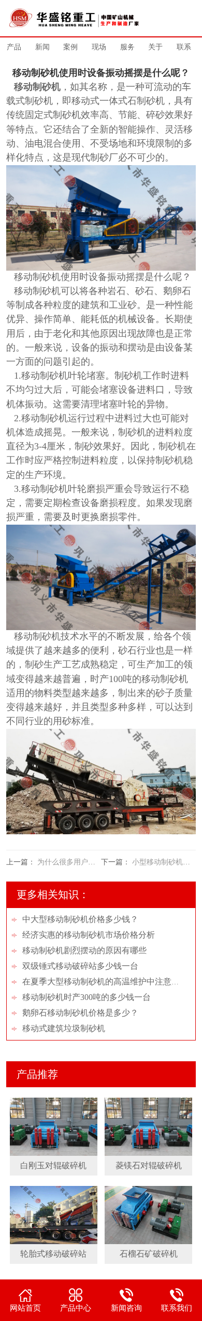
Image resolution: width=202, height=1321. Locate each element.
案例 (70, 47)
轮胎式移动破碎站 (53, 1253)
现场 (99, 47)
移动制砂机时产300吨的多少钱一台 (86, 997)
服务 (127, 47)
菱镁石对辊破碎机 (149, 1165)
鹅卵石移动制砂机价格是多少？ (80, 1012)
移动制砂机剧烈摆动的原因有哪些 (84, 950)
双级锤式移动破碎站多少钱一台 (80, 966)
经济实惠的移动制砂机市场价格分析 (88, 934)
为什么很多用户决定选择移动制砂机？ (99, 862)
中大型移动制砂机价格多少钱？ (80, 919)
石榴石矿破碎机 (149, 1253)
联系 (184, 47)
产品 (14, 47)
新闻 (42, 47)
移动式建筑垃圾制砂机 (63, 1028)
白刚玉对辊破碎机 (53, 1165)
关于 (155, 47)
